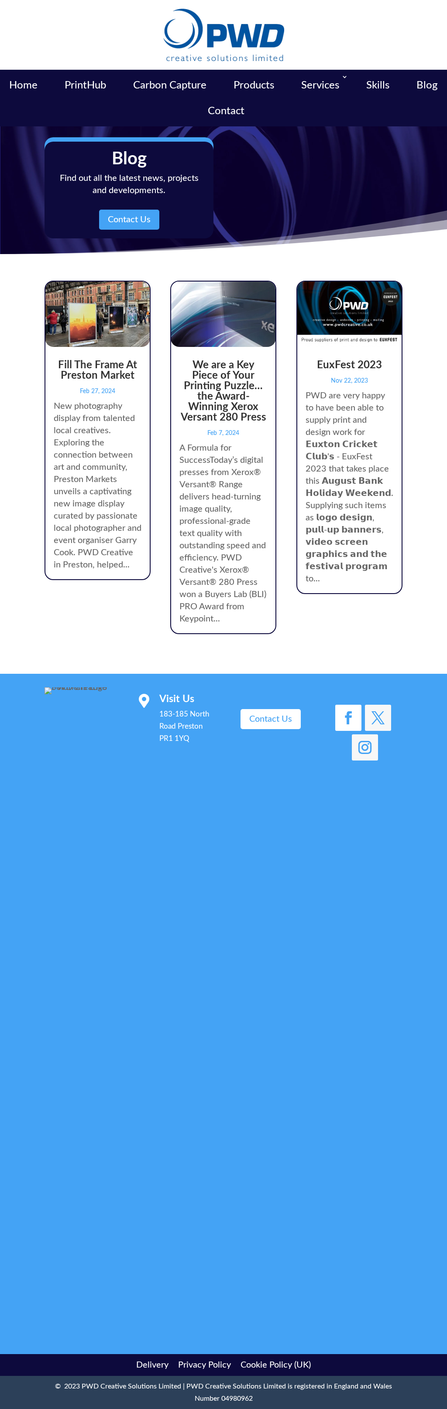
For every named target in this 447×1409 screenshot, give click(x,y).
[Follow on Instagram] (365, 747)
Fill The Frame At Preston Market (97, 370)
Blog (427, 85)
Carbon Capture (169, 85)
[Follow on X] (378, 718)
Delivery (152, 1364)
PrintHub (85, 85)
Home (23, 85)
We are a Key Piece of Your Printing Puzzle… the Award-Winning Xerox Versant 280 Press (223, 391)
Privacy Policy (204, 1364)
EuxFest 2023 (349, 365)
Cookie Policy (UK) (276, 1364)
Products (254, 85)
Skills (377, 85)
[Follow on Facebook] (348, 718)
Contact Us (129, 219)
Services (320, 85)
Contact (226, 111)
